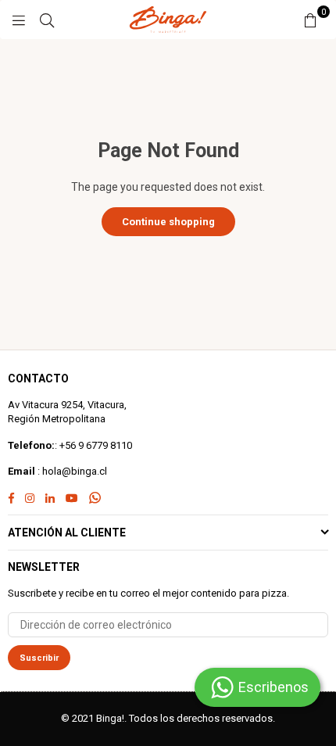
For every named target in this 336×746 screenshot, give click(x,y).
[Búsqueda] (47, 19)
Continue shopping (168, 222)
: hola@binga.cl (71, 471)
